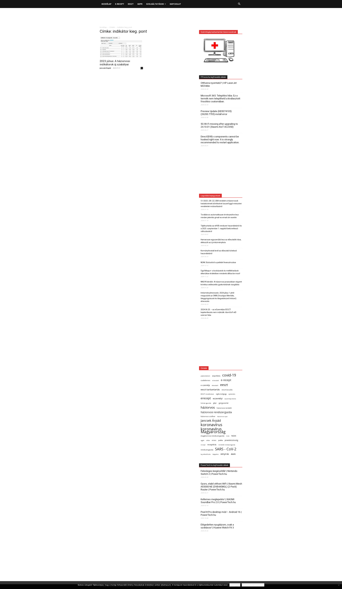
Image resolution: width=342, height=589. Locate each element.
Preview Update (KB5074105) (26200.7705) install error (216, 113)
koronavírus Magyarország (213, 430)
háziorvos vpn (222, 416)
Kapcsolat (175, 4)
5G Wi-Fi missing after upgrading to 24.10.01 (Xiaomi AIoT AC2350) (219, 125)
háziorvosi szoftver (208, 416)
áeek (233, 454)
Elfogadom (234, 585)
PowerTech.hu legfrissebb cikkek (214, 465)
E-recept (119, 4)
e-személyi (205, 385)
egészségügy (221, 394)
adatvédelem (205, 376)
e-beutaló (215, 380)
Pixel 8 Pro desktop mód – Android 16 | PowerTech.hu (221, 513)
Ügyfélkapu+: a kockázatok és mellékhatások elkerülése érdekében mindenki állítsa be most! (220, 272)
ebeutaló (215, 385)
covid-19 (229, 375)
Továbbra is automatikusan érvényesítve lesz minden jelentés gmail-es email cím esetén (220, 216)
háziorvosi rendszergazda (216, 412)
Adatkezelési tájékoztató (253, 585)
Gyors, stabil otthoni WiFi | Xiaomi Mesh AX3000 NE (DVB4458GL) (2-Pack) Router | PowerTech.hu (221, 486)
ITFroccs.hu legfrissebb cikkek (213, 77)
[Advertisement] (171, 17)
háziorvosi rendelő (224, 408)
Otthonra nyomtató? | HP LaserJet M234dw (219, 84)
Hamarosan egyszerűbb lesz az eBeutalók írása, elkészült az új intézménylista (221, 241)
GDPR (139, 4)
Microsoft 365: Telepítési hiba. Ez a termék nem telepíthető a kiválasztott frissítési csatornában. (220, 98)
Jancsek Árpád (105, 68)
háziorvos (208, 407)
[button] (239, 4)
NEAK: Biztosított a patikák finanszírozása (218, 262)
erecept (206, 398)
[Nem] (338, 585)
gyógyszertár (224, 403)
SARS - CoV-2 (225, 449)
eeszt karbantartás (210, 389)
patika (220, 440)
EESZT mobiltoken (207, 394)
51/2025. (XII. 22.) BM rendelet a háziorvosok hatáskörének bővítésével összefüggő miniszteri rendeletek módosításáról (221, 203)
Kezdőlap (106, 4)
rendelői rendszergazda (226, 445)
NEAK (233, 436)
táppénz (216, 454)
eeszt (224, 384)
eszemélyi (218, 398)
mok (227, 436)
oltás (208, 440)
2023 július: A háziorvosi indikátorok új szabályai (115, 63)
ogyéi (202, 440)
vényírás (224, 454)
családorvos (205, 380)
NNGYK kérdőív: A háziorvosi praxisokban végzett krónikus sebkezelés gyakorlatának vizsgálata (221, 283)
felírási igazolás (206, 403)
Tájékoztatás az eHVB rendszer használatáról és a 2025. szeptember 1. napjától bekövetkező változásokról (221, 228)
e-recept (226, 380)
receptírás (211, 444)
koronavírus (211, 424)
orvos (214, 440)
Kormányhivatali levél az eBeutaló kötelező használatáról (219, 252)
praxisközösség (231, 440)
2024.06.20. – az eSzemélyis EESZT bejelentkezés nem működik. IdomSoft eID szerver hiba (218, 312)
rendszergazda (207, 450)
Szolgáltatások (155, 4)
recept (203, 445)
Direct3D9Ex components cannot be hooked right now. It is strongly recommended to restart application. (220, 139)
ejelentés (231, 394)
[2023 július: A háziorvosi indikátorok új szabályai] (121, 47)
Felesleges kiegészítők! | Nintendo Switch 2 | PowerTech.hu (219, 472)
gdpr (215, 403)
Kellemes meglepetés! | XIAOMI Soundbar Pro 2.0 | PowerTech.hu (218, 501)
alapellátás (216, 376)
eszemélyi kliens (230, 399)
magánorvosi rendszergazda (212, 436)
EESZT (131, 4)
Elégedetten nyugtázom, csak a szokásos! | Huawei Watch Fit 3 (217, 526)
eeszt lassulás (227, 390)
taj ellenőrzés (206, 454)
